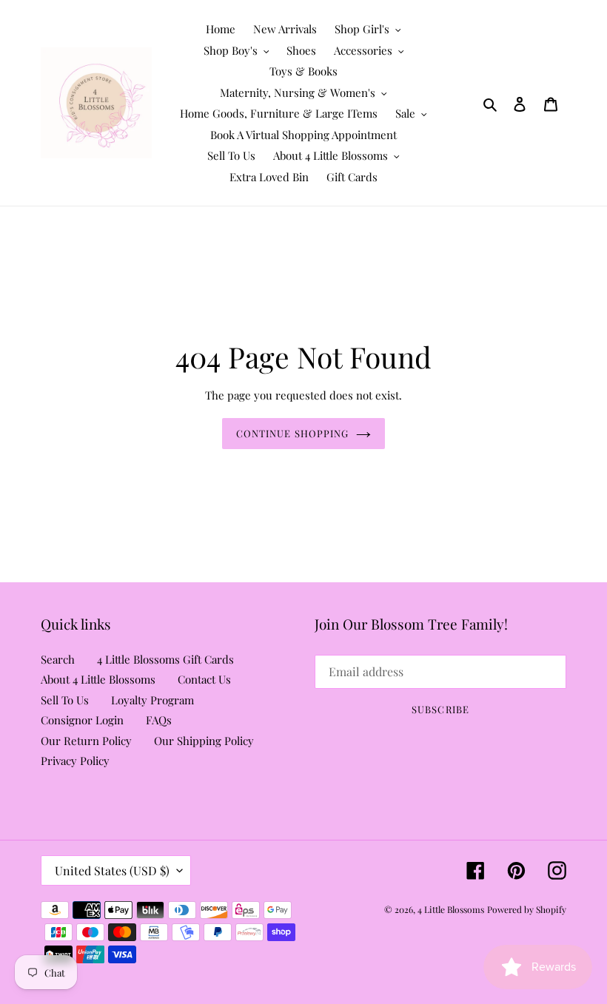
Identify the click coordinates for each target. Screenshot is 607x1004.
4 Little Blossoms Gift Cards (165, 659)
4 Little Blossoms (450, 909)
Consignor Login (82, 719)
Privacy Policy (75, 760)
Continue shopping (292, 433)
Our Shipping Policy (204, 740)
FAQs (159, 719)
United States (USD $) (112, 870)
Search (58, 659)
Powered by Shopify (526, 909)
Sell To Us (65, 700)
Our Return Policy (86, 740)
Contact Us (204, 679)
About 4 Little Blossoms (98, 679)
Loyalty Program (152, 700)
